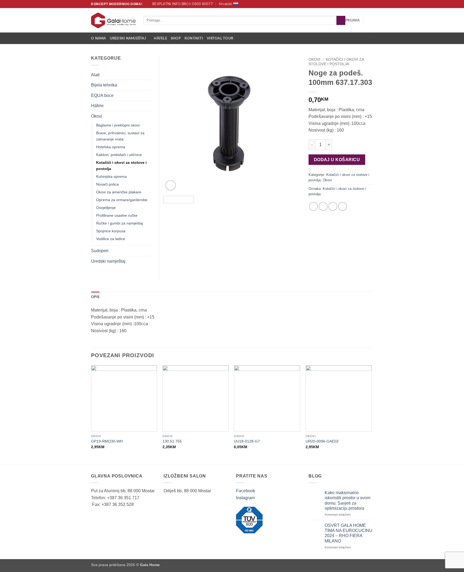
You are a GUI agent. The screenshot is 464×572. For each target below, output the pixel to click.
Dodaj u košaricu (337, 159)
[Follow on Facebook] (365, 4)
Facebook (245, 490)
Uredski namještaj (128, 38)
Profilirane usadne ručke (116, 215)
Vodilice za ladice (110, 239)
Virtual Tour (220, 38)
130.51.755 (172, 441)
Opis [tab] (95, 297)
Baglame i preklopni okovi (118, 125)
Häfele (160, 38)
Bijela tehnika (104, 85)
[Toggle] (148, 74)
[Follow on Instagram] (370, 4)
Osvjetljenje (106, 207)
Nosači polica (107, 184)
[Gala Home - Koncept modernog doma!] (113, 20)
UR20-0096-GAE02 (322, 441)
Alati (95, 75)
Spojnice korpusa (110, 231)
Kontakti (193, 38)
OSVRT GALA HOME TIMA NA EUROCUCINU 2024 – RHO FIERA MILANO (348, 533)
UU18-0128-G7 (247, 441)
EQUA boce (102, 95)
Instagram (245, 497)
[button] (352, 20)
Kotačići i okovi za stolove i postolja (336, 61)
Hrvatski (225, 4)
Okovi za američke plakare (118, 192)
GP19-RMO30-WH (107, 441)
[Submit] (340, 20)
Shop (176, 38)
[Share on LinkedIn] (342, 206)
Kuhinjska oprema (111, 176)
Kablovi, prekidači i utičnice (119, 155)
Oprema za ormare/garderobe (121, 200)
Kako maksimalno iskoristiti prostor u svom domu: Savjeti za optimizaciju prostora (347, 500)
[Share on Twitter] (323, 206)
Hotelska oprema (110, 147)
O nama (98, 38)
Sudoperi (99, 250)
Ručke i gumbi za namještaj (119, 223)
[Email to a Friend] (332, 206)
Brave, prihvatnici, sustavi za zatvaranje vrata (120, 136)
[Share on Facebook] (313, 206)
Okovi (314, 59)
